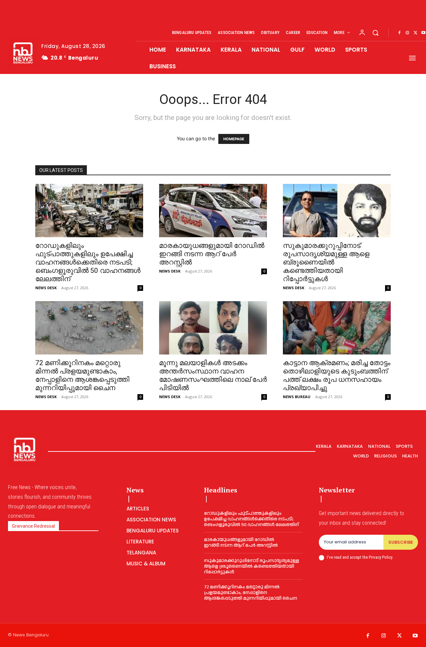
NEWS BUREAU (297, 396)
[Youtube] (415, 636)
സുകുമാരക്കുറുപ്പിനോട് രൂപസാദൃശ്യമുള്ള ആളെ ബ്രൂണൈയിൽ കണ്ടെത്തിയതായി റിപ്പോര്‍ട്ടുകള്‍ (326, 262)
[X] (415, 33)
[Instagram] (407, 33)
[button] (375, 33)
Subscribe (400, 542)
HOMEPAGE (233, 139)
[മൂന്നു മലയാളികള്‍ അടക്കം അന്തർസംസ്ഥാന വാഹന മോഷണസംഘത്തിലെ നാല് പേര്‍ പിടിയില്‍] (213, 327)
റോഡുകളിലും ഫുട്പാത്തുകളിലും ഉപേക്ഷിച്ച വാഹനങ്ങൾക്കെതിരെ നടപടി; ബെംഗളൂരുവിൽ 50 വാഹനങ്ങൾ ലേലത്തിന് (87, 262)
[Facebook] (399, 33)
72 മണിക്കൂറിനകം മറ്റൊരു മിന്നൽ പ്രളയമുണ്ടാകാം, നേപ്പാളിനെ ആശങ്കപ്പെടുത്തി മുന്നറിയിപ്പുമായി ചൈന (82, 375)
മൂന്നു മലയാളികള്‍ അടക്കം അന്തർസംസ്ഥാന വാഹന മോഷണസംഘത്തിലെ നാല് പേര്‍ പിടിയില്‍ (213, 375)
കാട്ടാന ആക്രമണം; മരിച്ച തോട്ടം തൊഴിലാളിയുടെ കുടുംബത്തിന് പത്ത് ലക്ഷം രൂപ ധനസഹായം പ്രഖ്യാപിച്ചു (336, 375)
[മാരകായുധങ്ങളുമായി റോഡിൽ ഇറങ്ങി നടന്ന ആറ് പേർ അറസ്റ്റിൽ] (213, 210)
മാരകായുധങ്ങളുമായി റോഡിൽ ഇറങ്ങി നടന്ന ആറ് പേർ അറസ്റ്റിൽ (211, 254)
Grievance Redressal (33, 526)
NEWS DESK (46, 287)
